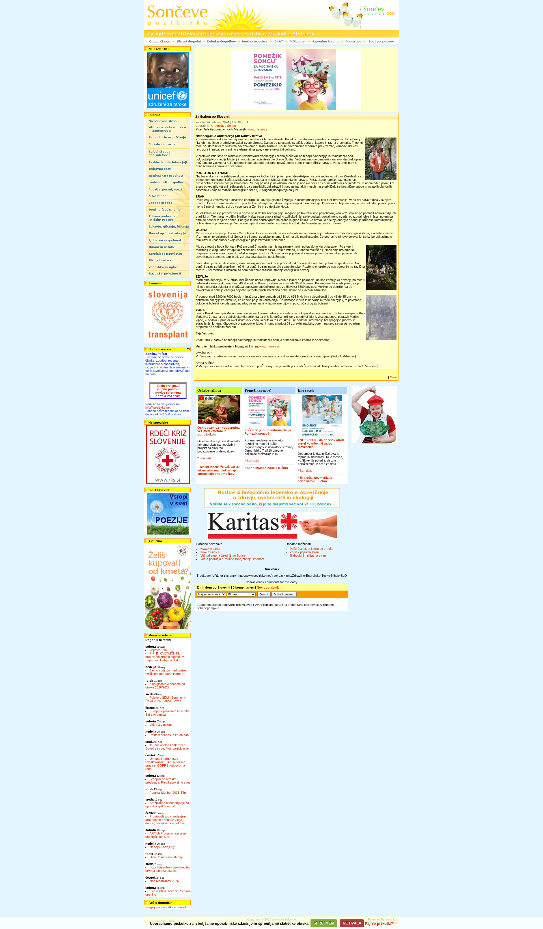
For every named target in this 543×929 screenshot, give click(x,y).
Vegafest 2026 (159, 650)
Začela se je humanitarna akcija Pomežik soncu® (268, 431)
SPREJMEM (323, 923)
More (393, 377)
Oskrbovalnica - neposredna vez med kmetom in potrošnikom (218, 431)
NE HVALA (352, 923)
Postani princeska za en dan (169, 735)
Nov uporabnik (268, 587)
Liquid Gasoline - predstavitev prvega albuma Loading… (167, 869)
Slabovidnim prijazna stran (308, 555)
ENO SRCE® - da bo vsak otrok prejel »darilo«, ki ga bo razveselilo (321, 443)
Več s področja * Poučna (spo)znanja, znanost (232, 559)
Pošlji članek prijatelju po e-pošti (311, 548)
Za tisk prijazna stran (304, 552)
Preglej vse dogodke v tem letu (166, 907)
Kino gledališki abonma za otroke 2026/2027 (165, 685)
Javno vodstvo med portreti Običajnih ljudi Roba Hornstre (166, 672)
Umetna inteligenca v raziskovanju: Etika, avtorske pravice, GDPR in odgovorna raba (165, 764)
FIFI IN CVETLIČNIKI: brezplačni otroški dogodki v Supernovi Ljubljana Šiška (164, 657)
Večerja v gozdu (161, 724)
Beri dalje (205, 458)
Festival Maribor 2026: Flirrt (168, 792)
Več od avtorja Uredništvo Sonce (223, 555)
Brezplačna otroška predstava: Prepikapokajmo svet (167, 780)
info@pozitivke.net (158, 407)
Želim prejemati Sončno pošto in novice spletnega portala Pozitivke (168, 391)
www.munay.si (210, 552)
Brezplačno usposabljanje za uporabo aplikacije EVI (167, 804)
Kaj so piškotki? (379, 923)
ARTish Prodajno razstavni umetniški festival (165, 835)
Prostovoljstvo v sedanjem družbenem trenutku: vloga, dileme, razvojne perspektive (165, 820)
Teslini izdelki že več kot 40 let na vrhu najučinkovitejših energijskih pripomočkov (218, 470)
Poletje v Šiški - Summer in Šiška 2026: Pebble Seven (165, 699)
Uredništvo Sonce (223, 125)
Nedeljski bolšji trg (162, 847)
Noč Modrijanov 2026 (164, 881)
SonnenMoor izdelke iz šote (267, 467)
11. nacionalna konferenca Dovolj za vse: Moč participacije (167, 746)
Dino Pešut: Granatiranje (166, 857)
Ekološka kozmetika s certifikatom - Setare (315, 479)
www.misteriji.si (257, 129)
